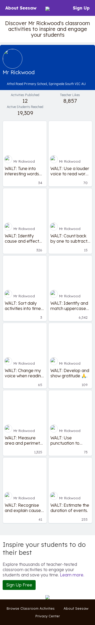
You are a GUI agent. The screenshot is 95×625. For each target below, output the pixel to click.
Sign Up (81, 8)
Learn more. (72, 574)
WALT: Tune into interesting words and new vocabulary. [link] (22, 171)
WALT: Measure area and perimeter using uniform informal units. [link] (24, 440)
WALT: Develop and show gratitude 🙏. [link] (69, 373)
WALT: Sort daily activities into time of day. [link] (23, 305)
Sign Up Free (19, 585)
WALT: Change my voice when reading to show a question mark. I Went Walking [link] (24, 373)
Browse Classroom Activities (31, 608)
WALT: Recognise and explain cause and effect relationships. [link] (23, 507)
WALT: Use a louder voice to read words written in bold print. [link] (70, 171)
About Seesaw (20, 8)
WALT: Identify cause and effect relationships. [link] (22, 238)
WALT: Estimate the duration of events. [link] (69, 507)
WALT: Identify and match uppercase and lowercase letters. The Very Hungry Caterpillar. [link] (69, 305)
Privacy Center (47, 616)
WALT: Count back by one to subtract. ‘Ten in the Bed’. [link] (69, 238)
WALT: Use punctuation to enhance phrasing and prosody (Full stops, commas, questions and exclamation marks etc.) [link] (69, 440)
